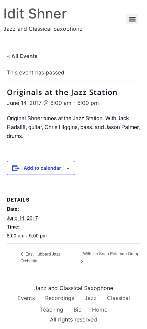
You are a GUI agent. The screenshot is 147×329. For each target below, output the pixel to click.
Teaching (51, 309)
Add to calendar (42, 167)
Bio (78, 309)
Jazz (90, 297)
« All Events (22, 56)
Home (99, 309)
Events (26, 297)
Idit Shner (35, 13)
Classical (118, 297)
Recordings (59, 297)
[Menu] (132, 19)
